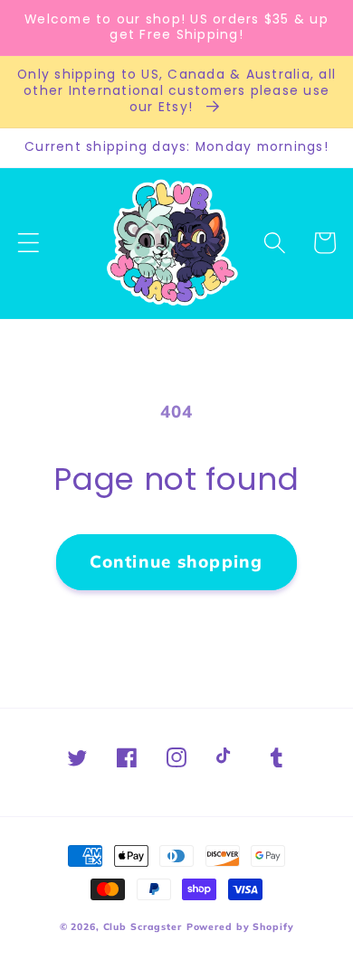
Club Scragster (142, 927)
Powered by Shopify (240, 927)
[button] (28, 243)
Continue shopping (176, 561)
